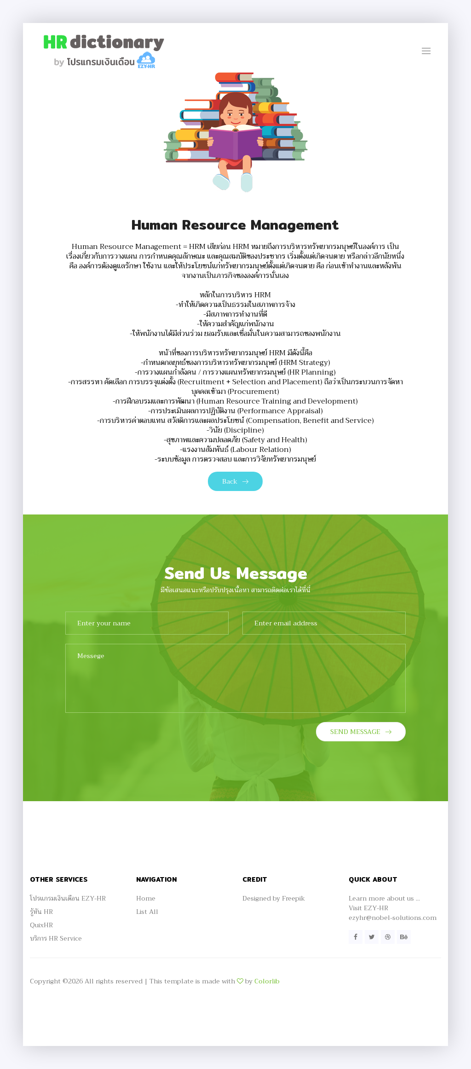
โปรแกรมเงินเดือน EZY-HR (68, 898)
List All (147, 911)
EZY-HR (376, 907)
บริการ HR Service (56, 938)
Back (229, 481)
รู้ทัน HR (41, 911)
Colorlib (267, 981)
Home (145, 898)
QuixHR (41, 924)
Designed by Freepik (273, 898)
